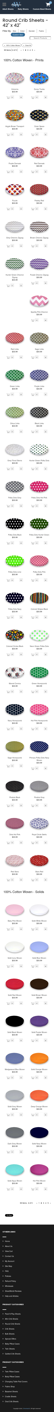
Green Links (15, 386)
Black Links (39, 423)
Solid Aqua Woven (15, 1180)
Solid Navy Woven (39, 1143)
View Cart (9, 1251)
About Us (8, 1246)
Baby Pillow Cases (12, 1343)
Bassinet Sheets (11, 1391)
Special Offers (10, 1338)
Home (7, 1241)
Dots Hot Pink (14, 834)
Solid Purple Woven (39, 1032)
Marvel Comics (15, 683)
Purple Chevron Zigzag (39, 275)
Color (22, 31)
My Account (9, 1261)
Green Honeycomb (39, 683)
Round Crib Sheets (12, 1324)
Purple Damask (15, 163)
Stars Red (39, 871)
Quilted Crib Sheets (12, 1353)
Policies (8, 1276)
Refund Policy (10, 1281)
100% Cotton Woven (12, 45)
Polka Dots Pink (39, 572)
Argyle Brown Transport (14, 126)
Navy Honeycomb (15, 720)
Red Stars (15, 871)
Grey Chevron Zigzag (14, 237)
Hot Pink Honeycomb (39, 720)
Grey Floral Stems (15, 460)
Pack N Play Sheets (13, 1314)
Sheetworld (26, 1408)
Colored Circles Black (14, 646)
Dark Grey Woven (15, 1143)
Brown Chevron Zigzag (39, 237)
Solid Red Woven (15, 995)
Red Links (15, 349)
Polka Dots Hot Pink (39, 497)
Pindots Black (14, 797)
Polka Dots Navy (14, 609)
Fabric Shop (10, 1386)
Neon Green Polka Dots (39, 646)
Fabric (41, 31)
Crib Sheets (9, 1329)
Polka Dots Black (14, 534)
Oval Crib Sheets (11, 1401)
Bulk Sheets (9, 1333)
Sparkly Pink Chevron (39, 312)
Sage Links (39, 349)
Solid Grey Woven (15, 1106)
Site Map (8, 1266)
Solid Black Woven (14, 1032)
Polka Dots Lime (14, 572)
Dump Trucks (39, 89)
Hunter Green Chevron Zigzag (15, 276)
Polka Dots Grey (14, 497)
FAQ (7, 1271)
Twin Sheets (10, 1348)
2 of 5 (14, 50)
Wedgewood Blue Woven (15, 1069)
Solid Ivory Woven (15, 958)
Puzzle (14, 200)
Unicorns (14, 89)
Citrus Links (14, 423)
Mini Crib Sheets (11, 1319)
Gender (32, 31)
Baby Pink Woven (15, 921)
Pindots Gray (39, 797)
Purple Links (39, 386)
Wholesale (9, 1286)
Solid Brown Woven (39, 995)
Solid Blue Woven (39, 958)
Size (14, 31)
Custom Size (18, 34)
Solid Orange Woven (39, 1069)
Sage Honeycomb (15, 757)
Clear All (27, 45)
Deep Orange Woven (39, 1106)
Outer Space (39, 126)
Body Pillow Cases (12, 1376)
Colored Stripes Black (39, 609)
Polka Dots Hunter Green (39, 534)
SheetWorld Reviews (13, 1291)
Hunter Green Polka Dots (39, 460)
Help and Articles (11, 1296)
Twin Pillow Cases (12, 1371)
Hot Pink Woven (39, 1180)
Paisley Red (39, 200)
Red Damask (39, 163)
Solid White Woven (39, 921)
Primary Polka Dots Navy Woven (39, 758)
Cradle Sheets (10, 1396)
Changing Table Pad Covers (16, 1381)
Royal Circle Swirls (39, 834)
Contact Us (9, 1256)
